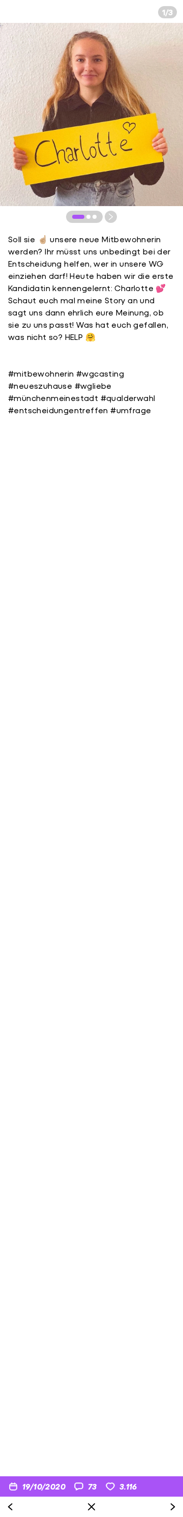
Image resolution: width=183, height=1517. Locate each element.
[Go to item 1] (78, 217)
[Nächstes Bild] (111, 217)
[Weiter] (173, 1507)
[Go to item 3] (95, 217)
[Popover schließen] (91, 1507)
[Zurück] (10, 1507)
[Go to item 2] (88, 217)
